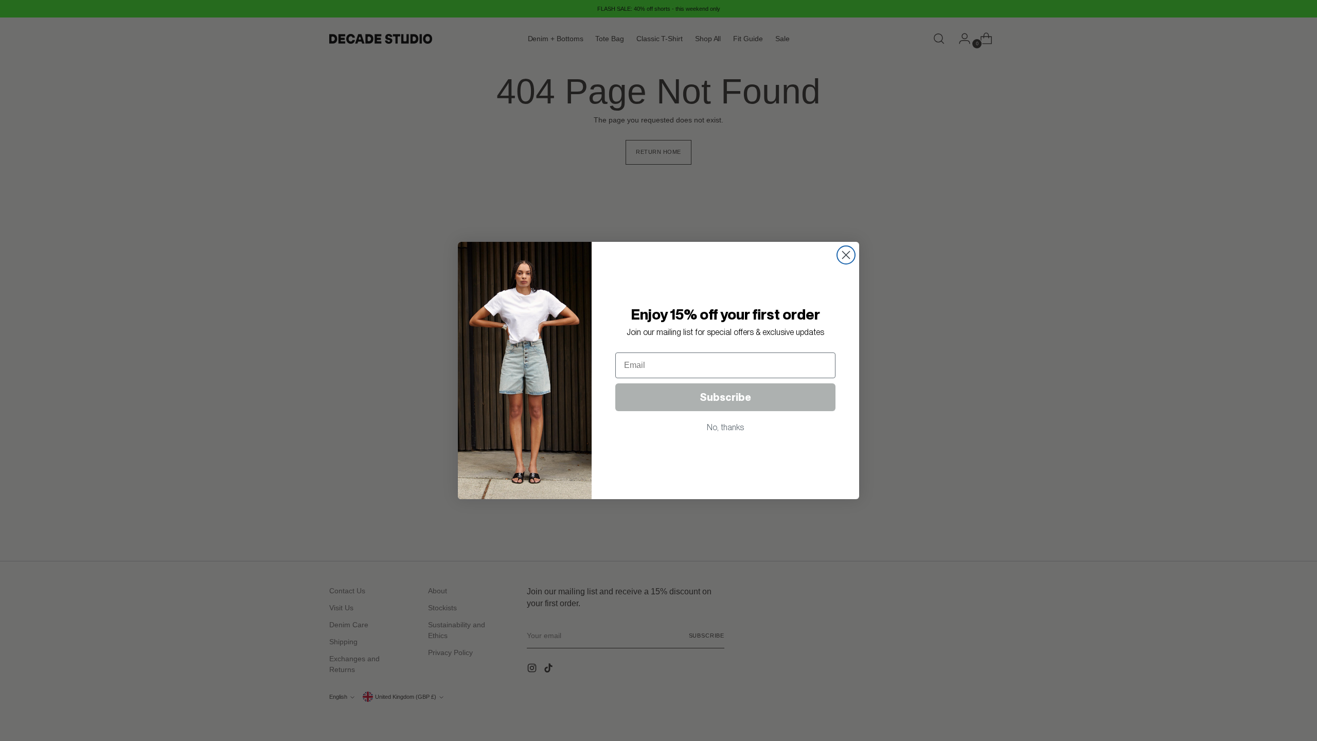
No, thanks (725, 427)
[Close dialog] (846, 255)
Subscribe (725, 397)
